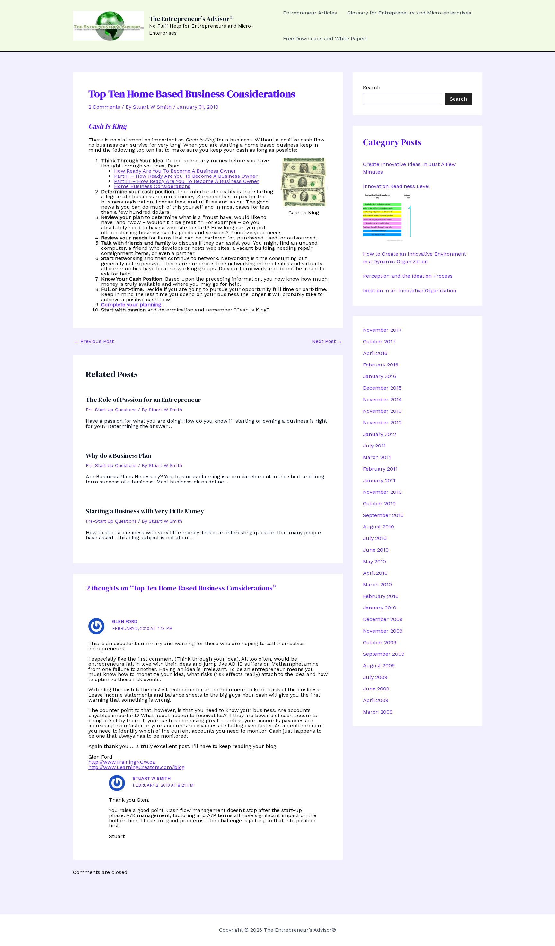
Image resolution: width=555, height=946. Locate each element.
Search (371, 88)
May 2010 (374, 561)
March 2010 (377, 584)
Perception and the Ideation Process (408, 276)
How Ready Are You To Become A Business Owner (175, 171)
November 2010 (382, 492)
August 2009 (379, 665)
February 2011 (380, 469)
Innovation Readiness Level (396, 186)
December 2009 (382, 619)
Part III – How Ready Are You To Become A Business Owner (186, 181)
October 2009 (379, 642)
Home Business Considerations (152, 186)
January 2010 (379, 608)
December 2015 (382, 388)
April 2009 (375, 700)
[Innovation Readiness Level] (387, 218)
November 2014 (382, 399)
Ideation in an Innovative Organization (409, 290)
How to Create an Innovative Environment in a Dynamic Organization (414, 258)
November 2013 (382, 411)
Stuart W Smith (152, 778)
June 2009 (376, 689)
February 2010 (381, 596)
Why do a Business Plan (118, 455)
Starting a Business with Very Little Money (145, 511)
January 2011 (379, 480)
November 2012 (382, 422)
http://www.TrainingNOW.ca (121, 762)
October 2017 (379, 341)
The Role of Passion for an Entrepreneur (143, 399)
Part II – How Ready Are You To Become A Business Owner (186, 176)
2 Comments (104, 107)
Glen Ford (124, 621)
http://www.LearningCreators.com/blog (136, 767)
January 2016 (379, 376)
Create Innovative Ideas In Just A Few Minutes (409, 168)
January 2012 (379, 434)
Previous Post (94, 341)
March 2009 (377, 712)
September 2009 (383, 654)
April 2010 (375, 573)
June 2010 (376, 550)
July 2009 (375, 677)
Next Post (327, 341)
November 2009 (382, 631)
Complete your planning (131, 305)
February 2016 (380, 365)
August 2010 (378, 527)
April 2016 (375, 353)
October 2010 (379, 503)
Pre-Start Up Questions (111, 409)
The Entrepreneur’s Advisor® (191, 18)
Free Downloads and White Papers (325, 38)
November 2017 (382, 330)
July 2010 (375, 538)
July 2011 (374, 446)
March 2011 (377, 457)
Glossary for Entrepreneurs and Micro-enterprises (409, 13)
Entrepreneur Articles (310, 13)
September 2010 (383, 515)
